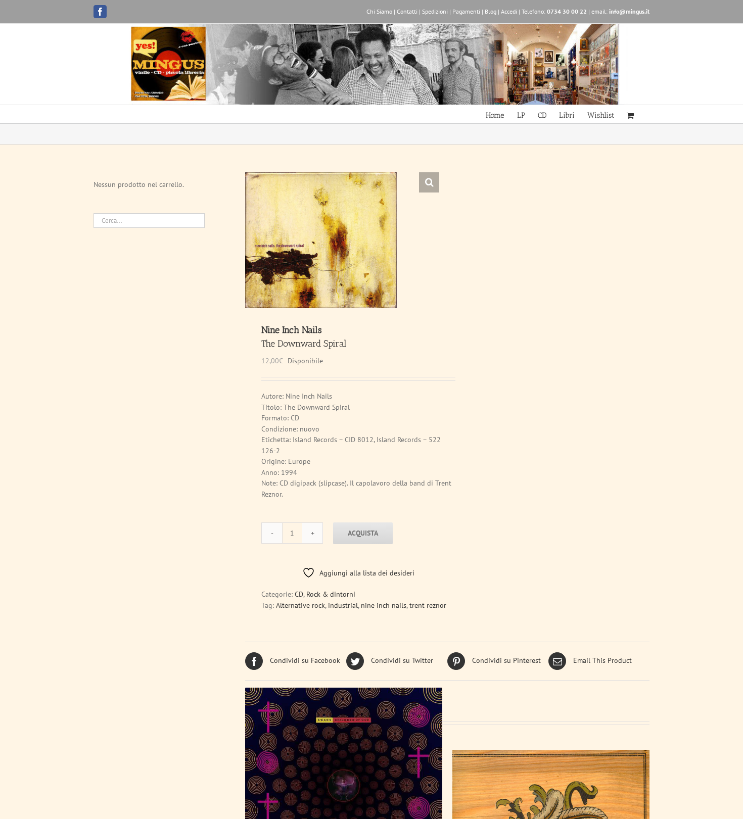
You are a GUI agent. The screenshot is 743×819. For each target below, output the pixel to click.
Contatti (407, 11)
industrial (343, 605)
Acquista (363, 533)
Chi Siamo (379, 11)
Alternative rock (300, 605)
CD (299, 594)
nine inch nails (383, 605)
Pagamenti (466, 11)
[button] (429, 182)
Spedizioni (435, 11)
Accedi (509, 11)
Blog (490, 11)
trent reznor (427, 605)
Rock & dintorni (330, 594)
